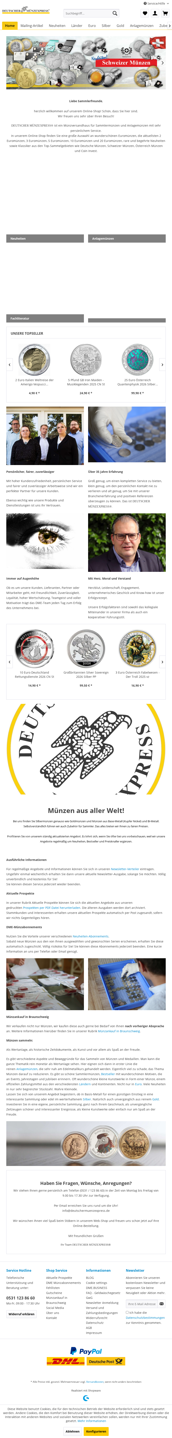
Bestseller (108, 1074)
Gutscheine (54, 1293)
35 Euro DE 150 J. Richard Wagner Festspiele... (137, 674)
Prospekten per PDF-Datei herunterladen (51, 908)
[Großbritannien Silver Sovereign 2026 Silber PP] (34, 648)
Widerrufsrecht (96, 1318)
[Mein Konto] (155, 13)
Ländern (85, 1084)
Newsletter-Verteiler (125, 869)
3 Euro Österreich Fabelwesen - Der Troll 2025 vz (86, 674)
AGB (89, 1328)
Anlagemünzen (27, 1069)
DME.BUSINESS (96, 1288)
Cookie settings (96, 1283)
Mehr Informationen (92, 1421)
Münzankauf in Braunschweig (119, 1031)
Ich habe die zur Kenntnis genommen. (145, 1318)
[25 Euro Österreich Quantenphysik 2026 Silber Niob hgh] (86, 360)
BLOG (90, 1278)
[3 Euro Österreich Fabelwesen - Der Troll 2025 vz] (86, 648)
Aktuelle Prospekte (59, 1278)
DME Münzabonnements (63, 1283)
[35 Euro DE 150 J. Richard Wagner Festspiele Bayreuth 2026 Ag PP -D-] (137, 648)
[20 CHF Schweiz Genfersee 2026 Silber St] (137, 360)
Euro (138, 1084)
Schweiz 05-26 (86, 62)
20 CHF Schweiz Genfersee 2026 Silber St (137, 382)
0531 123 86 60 (20, 1298)
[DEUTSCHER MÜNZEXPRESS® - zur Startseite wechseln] (26, 13)
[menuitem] (92, 13)
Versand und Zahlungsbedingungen (102, 1310)
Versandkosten (95, 1382)
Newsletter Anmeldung (102, 1303)
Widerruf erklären (21, 1314)
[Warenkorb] (165, 13)
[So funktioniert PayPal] (86, 1351)
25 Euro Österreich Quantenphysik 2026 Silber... (86, 382)
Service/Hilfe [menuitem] (156, 3)
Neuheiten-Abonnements (90, 936)
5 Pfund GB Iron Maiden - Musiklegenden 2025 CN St (34, 382)
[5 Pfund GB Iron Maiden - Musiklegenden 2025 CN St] (34, 360)
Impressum (94, 1333)
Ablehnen (72, 1431)
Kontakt (51, 1318)
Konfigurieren (96, 1431)
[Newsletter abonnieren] (161, 1304)
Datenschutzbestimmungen (145, 1318)
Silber (87, 1099)
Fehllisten (53, 1288)
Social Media (55, 1308)
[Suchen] (115, 13)
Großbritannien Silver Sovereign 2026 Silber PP (34, 674)
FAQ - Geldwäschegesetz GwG (103, 1295)
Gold (155, 1099)
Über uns (52, 1313)
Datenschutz (95, 1323)
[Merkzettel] (145, 13)
